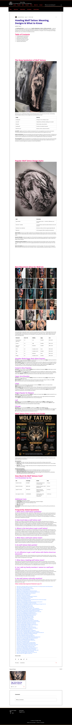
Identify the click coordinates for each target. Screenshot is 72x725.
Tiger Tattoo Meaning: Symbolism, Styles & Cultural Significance (16, 683)
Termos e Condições (40, 722)
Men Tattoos (29, 9)
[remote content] (36, 51)
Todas (11, 9)
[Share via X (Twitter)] (18, 659)
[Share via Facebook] (15, 659)
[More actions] (56, 17)
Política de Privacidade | (32, 722)
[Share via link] (23, 659)
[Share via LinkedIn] (21, 659)
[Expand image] (20, 273)
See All (61, 669)
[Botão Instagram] (13, 713)
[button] (60, 9)
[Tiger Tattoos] (18, 675)
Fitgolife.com (22, 712)
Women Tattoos (36, 9)
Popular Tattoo (22, 9)
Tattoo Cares (16, 9)
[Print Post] (26, 659)
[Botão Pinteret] (10, 713)
